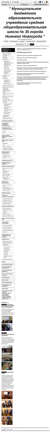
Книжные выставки (6, 214)
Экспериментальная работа (7, 157)
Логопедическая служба (7, 201)
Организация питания (7, 118)
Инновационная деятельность (6, 152)
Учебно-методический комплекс (7, 210)
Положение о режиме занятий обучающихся (27, 65)
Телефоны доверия (7, 203)
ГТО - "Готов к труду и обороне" (7, 274)
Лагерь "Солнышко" (7, 190)
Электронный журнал (7, 120)
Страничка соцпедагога (7, 198)
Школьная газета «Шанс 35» (8, 219)
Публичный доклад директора (7, 271)
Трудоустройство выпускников (7, 113)
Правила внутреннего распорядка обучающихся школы (29, 55)
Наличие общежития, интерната (8, 110)
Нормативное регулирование (7, 249)
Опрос (3, 261)
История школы (14, 41)
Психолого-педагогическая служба (8, 196)
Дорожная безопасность (7, 259)
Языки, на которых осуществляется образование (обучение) (7, 72)
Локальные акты (7, 246)
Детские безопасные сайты (8, 257)
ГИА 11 (4, 131)
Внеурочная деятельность (5, 182)
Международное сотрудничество (6, 116)
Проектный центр (6, 155)
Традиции (22, 41)
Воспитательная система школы (8, 169)
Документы (44, 48)
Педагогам (6, 251)
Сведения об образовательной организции (31, 48)
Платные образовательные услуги (8, 94)
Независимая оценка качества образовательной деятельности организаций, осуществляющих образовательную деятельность (7, 294)
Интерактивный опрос (7, 264)
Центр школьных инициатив (6, 172)
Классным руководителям (8, 230)
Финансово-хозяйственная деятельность (8, 97)
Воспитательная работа (8, 166)
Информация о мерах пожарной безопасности (7, 242)
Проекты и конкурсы (7, 146)
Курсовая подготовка (7, 228)
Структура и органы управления (7, 55)
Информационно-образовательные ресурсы (6, 235)
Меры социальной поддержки (7, 108)
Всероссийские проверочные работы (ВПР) (7, 136)
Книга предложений (7, 282)
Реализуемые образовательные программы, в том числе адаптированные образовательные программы (9, 64)
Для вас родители (41, 41)
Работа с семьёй (6, 175)
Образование (5, 59)
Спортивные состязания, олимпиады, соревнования (8, 149)
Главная (6, 41)
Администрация (7, 83)
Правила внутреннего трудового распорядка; (27, 57)
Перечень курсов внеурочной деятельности (8, 188)
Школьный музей (6, 173)
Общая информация (7, 208)
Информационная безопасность (6, 245)
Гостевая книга (6, 277)
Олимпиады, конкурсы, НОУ (8, 141)
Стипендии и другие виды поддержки (8, 101)
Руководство (5, 77)
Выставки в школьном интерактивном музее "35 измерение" (8, 306)
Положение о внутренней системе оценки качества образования (31, 71)
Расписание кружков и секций (7, 185)
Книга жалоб (5, 280)
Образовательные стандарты (6, 76)
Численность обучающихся (7, 68)
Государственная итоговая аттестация (7, 128)
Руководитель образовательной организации (7, 80)
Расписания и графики (7, 225)
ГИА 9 (4, 132)
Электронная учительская (5, 223)
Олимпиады (5, 143)
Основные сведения (7, 53)
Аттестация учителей (7, 226)
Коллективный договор (22, 59)
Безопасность (5, 239)
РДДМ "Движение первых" (6, 163)
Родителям (6, 254)
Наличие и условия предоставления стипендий (8, 104)
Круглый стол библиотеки (8, 215)
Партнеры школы (31, 41)
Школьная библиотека (7, 206)
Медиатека (5, 212)
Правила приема (6, 192)
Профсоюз (5, 231)
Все (8, 302)
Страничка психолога (7, 200)
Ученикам (6, 252)
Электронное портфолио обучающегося (5, 124)
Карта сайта (5, 288)
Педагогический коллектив (8, 85)
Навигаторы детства (7, 160)
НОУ (4, 144)
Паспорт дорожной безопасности (7, 267)
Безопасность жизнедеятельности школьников (7, 178)
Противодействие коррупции (6, 285)
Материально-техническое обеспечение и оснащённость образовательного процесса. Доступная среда (8, 90)
